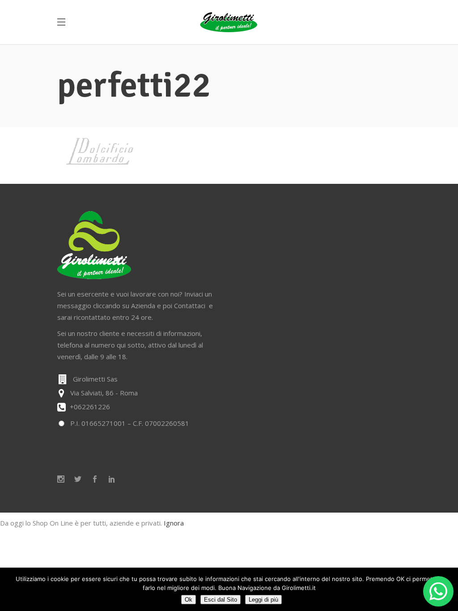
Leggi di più (263, 599)
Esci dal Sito (220, 599)
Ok (188, 599)
